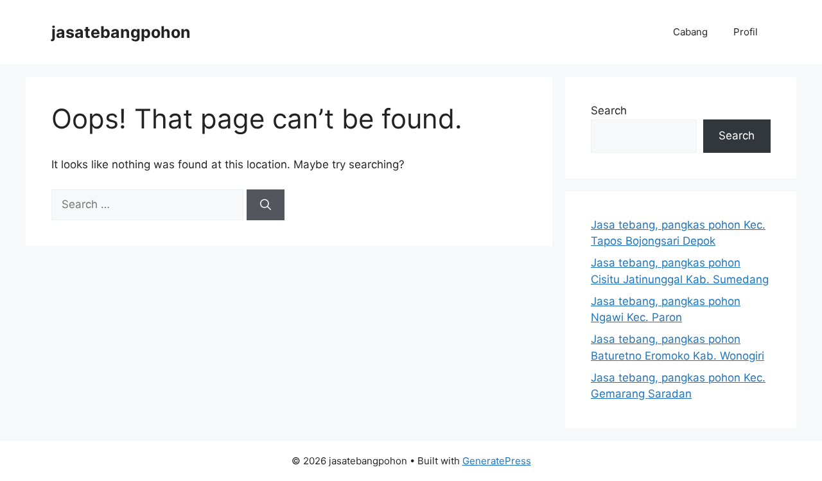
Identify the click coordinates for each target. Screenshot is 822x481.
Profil (745, 32)
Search (609, 110)
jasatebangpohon (121, 32)
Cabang (690, 32)
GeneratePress (496, 461)
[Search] (265, 204)
